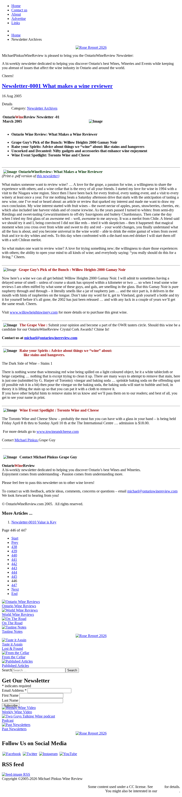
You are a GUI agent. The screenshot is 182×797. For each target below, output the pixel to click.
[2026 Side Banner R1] (91, 733)
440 (14, 555)
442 (14, 564)
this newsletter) (48, 176)
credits (159, 787)
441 (14, 560)
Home (16, 6)
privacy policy (168, 791)
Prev (14, 542)
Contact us (19, 10)
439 (14, 551)
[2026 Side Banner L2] (91, 636)
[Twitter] (30, 754)
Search (7, 670)
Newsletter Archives (42, 108)
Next (15, 589)
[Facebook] (11, 754)
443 (14, 568)
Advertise (18, 19)
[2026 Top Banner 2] (91, 47)
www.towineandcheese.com (57, 431)
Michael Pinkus (26, 440)
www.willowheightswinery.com (34, 312)
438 (14, 547)
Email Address (14, 690)
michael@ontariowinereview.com (50, 338)
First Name (10, 695)
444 (14, 572)
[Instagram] (48, 754)
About (16, 14)
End (14, 594)
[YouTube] (68, 754)
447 (14, 585)
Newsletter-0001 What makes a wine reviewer (57, 86)
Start (14, 538)
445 (14, 577)
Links (15, 23)
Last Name (10, 700)
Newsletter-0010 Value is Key (33, 522)
